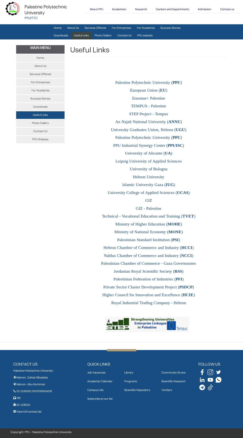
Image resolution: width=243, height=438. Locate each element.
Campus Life (95, 390)
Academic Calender (100, 381)
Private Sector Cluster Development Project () (148, 287)
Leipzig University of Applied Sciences (148, 161)
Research (141, 9)
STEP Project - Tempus (148, 114)
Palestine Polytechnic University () (148, 82)
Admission (204, 9)
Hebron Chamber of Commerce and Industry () (148, 247)
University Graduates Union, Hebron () (148, 129)
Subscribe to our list (100, 399)
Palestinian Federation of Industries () (149, 279)
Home (58, 28)
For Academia (146, 28)
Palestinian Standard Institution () (148, 240)
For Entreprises (121, 28)
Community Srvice (173, 372)
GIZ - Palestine (148, 208)
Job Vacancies (96, 372)
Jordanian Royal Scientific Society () (148, 271)
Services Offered (95, 28)
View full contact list (29, 412)
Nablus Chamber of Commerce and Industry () (148, 255)
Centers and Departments (172, 9)
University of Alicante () (148, 153)
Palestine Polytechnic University (45, 10)
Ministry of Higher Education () (148, 224)
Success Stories (170, 28)
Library (128, 372)
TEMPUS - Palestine (148, 106)
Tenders (166, 390)
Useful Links (81, 35)
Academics (119, 9)
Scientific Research (173, 381)
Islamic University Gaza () (148, 184)
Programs (130, 381)
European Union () (148, 90)
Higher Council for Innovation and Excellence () (148, 295)
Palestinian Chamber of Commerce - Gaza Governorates (148, 263)
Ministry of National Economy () (148, 232)
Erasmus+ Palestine (148, 98)
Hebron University (148, 177)
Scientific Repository (137, 390)
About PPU (96, 9)
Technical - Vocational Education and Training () (148, 216)
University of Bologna (148, 169)
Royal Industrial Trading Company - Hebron (148, 303)
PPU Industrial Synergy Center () (148, 145)
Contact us (227, 9)
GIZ (148, 200)
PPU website (145, 35)
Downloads (61, 35)
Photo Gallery (103, 35)
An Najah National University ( (148, 121)
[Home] (13, 8)
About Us (73, 28)
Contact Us (124, 35)
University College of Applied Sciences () (149, 192)
